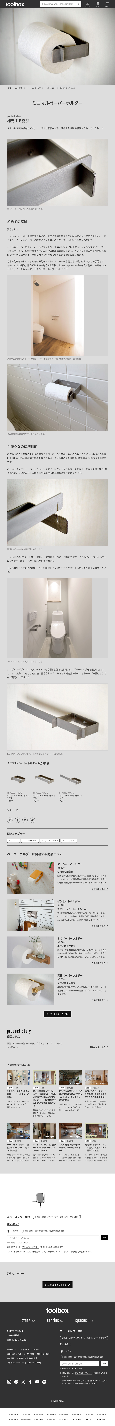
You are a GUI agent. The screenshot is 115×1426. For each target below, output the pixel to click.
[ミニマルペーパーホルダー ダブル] (44, 779)
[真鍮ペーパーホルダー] (57, 989)
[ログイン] (87, 4)
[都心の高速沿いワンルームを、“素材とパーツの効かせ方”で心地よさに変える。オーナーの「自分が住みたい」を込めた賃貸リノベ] (44, 1094)
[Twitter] (23, 1382)
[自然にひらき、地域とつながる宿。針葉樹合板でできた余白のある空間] (96, 1094)
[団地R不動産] (38, 1419)
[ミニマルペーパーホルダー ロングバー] (70, 779)
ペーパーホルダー (50, 88)
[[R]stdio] (76, 1419)
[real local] (89, 1419)
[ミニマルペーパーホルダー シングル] (18, 779)
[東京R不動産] (13, 1414)
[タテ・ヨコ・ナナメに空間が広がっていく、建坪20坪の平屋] (18, 1142)
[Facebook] (30, 1382)
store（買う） (19, 88)
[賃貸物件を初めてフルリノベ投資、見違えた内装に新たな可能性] (96, 1142)
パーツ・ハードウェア (34, 88)
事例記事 (70, 1088)
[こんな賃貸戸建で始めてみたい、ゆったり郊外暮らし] (70, 1142)
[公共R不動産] (51, 1419)
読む (10, 1088)
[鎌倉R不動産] (51, 1414)
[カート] (97, 4)
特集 (16, 1088)
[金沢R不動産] (64, 1414)
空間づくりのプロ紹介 (17, 1340)
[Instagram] (9, 1382)
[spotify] (44, 1382)
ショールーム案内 (15, 1330)
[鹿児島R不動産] (26, 1419)
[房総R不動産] (38, 1414)
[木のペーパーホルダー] (57, 952)
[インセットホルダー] (57, 915)
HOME (9, 88)
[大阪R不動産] (89, 1414)
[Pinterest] (16, 1382)
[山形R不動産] (26, 1414)
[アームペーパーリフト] (57, 878)
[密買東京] (64, 1419)
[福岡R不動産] (13, 1419)
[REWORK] (101, 1419)
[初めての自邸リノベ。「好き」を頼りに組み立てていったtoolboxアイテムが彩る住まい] (70, 1094)
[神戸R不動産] (101, 1414)
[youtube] (37, 1382)
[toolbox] (57, 1310)
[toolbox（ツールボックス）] (15, 4)
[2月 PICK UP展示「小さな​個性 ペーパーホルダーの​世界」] (18, 1094)
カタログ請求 (13, 1335)
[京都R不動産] (76, 1414)
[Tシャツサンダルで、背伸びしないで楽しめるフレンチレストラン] (44, 1142)
